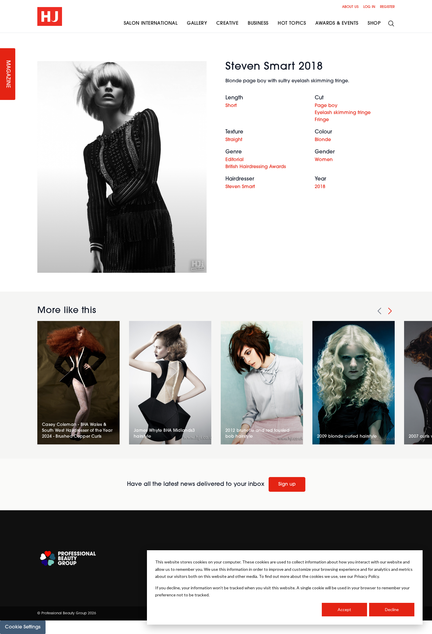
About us (350, 7)
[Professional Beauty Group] (67, 558)
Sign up (287, 484)
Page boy (326, 105)
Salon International (151, 23)
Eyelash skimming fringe (343, 113)
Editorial (234, 160)
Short (231, 105)
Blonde (323, 140)
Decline (392, 609)
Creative (227, 23)
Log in (369, 7)
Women (324, 160)
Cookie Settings (23, 627)
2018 (320, 187)
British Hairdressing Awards (255, 167)
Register (387, 7)
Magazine (7, 74)
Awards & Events (336, 23)
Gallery (197, 23)
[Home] (49, 16)
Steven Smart (240, 187)
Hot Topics (292, 23)
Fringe (322, 120)
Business (258, 23)
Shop (374, 23)
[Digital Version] (4, 36)
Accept (344, 609)
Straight (233, 140)
